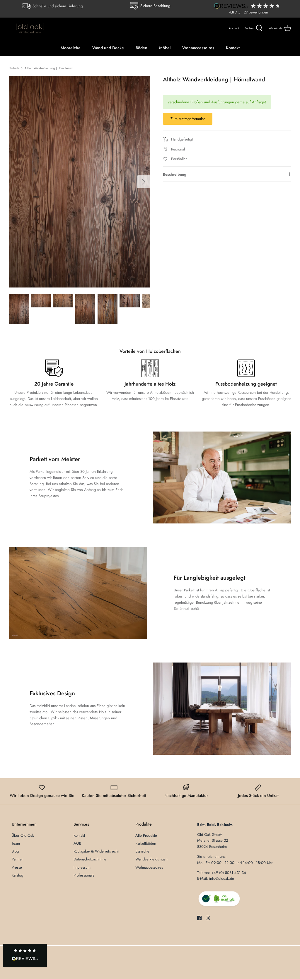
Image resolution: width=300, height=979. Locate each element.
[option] (79, 181)
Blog (15, 851)
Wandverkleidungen (151, 859)
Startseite (14, 68)
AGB (77, 843)
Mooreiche (71, 48)
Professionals (84, 875)
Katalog (17, 875)
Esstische (142, 851)
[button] (25, 956)
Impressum (82, 867)
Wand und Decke (108, 48)
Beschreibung (174, 174)
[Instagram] (208, 918)
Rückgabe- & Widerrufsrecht (96, 851)
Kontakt (233, 48)
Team (16, 843)
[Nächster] (143, 181)
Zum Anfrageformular (188, 118)
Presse (17, 867)
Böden (141, 48)
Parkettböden (145, 843)
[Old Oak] (30, 28)
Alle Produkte (146, 835)
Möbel (165, 48)
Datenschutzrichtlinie (90, 859)
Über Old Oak (23, 835)
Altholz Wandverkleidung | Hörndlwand (49, 68)
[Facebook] (199, 918)
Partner (17, 859)
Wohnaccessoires (198, 48)
